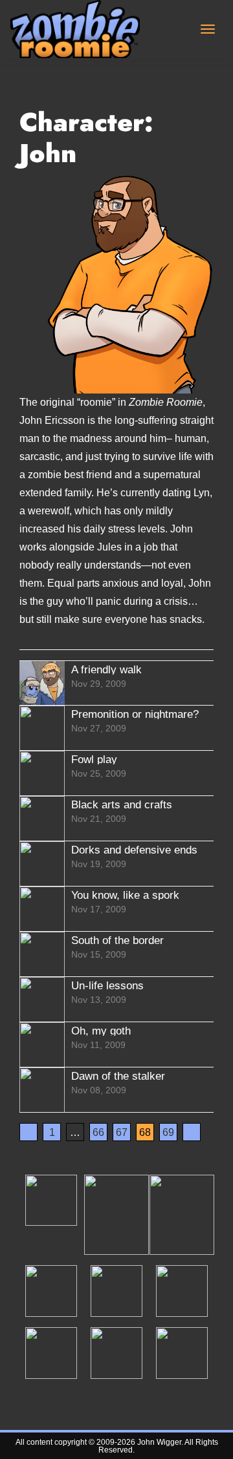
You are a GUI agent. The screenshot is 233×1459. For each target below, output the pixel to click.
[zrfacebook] (182, 1290)
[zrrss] (182, 1352)
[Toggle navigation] (208, 29)
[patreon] (51, 1200)
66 (98, 1132)
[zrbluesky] (51, 1290)
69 (168, 1132)
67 (122, 1132)
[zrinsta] (116, 1352)
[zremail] (51, 1352)
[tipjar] (116, 1214)
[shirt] (182, 1214)
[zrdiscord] (116, 1290)
